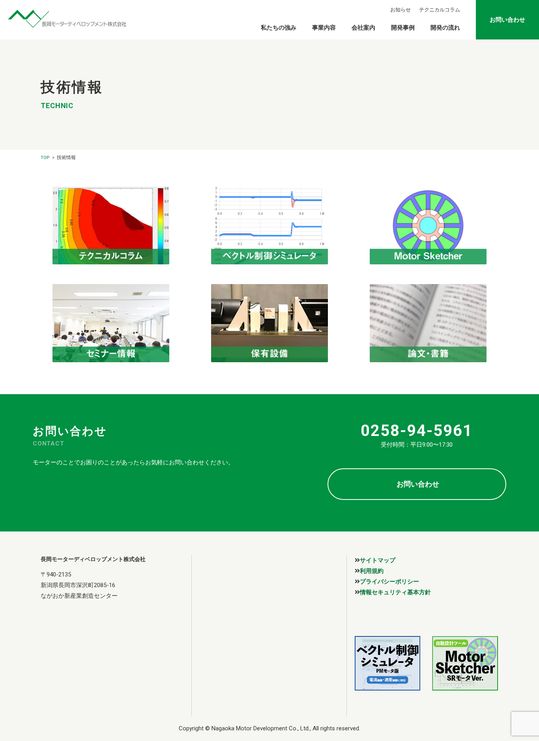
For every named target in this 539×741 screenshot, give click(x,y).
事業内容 (324, 27)
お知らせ (400, 10)
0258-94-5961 (417, 430)
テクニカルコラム (439, 10)
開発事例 (403, 27)
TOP (45, 157)
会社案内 (363, 27)
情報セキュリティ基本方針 (395, 592)
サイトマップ (377, 560)
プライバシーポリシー (389, 581)
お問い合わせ (507, 19)
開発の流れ (445, 27)
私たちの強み (278, 27)
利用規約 (372, 571)
